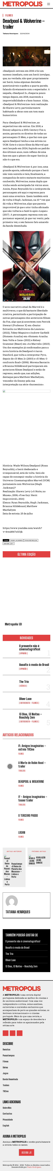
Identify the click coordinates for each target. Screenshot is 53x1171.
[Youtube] (19, 1033)
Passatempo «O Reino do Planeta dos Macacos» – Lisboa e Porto (16, 870)
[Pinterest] (18, 40)
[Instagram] (12, 1033)
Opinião (23, 653)
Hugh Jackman (17, 540)
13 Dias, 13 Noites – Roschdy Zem (30, 715)
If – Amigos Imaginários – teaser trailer (32, 798)
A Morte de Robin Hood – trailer (32, 764)
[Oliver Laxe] (10, 700)
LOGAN (21, 832)
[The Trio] (10, 683)
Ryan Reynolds (31, 540)
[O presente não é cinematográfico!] (10, 649)
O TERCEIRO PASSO (28, 815)
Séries (23, 686)
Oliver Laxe (25, 699)
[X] (11, 40)
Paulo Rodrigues (34, 1167)
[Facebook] (5, 40)
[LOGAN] (10, 834)
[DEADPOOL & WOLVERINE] (10, 783)
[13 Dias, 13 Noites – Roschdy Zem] (10, 717)
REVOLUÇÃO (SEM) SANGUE (40, 860)
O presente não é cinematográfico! (29, 647)
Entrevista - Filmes (29, 703)
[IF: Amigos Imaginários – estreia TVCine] (10, 749)
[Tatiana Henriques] (12, 901)
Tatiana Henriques (10, 34)
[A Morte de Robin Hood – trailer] (10, 766)
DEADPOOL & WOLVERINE (31, 781)
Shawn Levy (8, 543)
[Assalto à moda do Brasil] (10, 666)
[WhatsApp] (24, 40)
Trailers (21, 771)
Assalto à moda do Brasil (34, 665)
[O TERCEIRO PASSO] (10, 817)
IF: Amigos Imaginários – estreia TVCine (32, 747)
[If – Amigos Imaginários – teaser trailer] (10, 800)
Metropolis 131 (13, 624)
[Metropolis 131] (26, 590)
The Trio (24, 682)
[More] (30, 40)
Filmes (21, 754)
